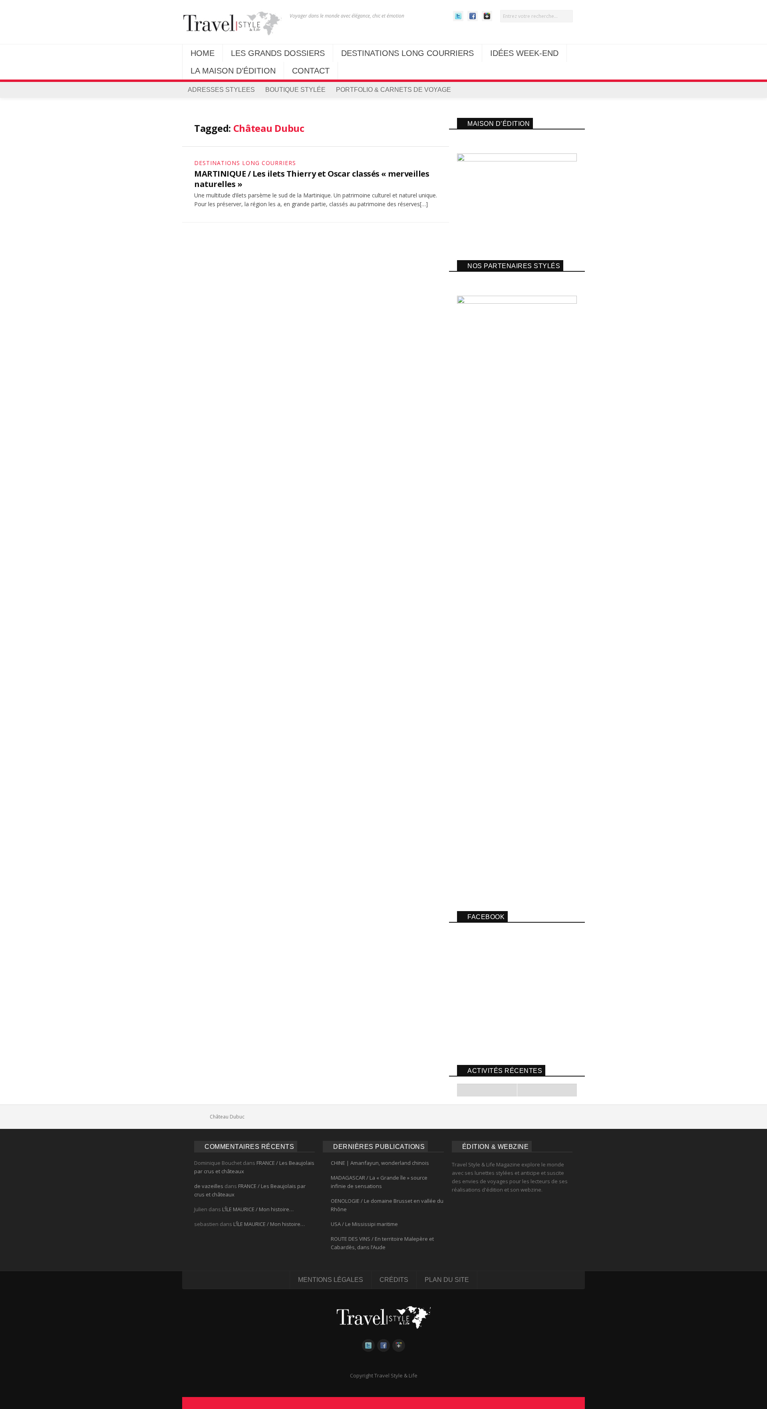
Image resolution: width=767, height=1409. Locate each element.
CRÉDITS (394, 1279)
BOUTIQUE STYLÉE (295, 89)
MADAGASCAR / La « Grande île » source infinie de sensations (379, 1182)
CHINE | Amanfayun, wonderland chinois (380, 1162)
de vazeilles (208, 1186)
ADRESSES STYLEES (221, 89)
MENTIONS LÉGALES (330, 1279)
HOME (203, 53)
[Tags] (487, 1090)
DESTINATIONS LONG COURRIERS (407, 53)
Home (199, 1116)
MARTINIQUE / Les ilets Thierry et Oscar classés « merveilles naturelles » (311, 178)
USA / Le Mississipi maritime (364, 1224)
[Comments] (547, 1090)
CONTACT (311, 70)
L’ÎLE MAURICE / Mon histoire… (258, 1209)
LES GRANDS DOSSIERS (278, 53)
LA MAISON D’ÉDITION (233, 70)
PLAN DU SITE (447, 1279)
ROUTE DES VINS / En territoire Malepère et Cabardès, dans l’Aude (382, 1243)
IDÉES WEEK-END (524, 53)
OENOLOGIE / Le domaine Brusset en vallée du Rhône (387, 1205)
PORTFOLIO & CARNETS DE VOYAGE (393, 89)
